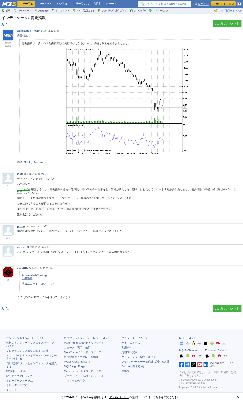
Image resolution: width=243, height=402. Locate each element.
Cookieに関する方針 (134, 366)
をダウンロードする (84, 371)
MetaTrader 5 (187, 338)
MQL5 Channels (189, 350)
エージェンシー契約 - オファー (140, 357)
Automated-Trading (29, 30)
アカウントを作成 (223, 3)
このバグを (23, 189)
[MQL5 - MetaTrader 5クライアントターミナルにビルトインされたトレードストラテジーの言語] (9, 4)
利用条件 (127, 347)
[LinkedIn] (206, 364)
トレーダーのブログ (18, 385)
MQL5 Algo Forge (74, 366)
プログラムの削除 (74, 380)
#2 (45, 226)
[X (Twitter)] (193, 364)
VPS (97, 4)
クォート (111, 3)
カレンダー (140, 10)
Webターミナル (161, 10)
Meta (20, 173)
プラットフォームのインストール (84, 375)
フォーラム (26, 3)
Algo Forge (43, 10)
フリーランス (81, 3)
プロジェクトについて (135, 338)
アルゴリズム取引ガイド (114, 10)
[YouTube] (199, 364)
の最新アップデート (84, 342)
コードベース (24, 10)
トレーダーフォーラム (19, 380)
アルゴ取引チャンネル (230, 10)
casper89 (23, 247)
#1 (42, 173)
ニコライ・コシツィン (40, 283)
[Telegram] (187, 364)
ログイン (203, 3)
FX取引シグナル (16, 371)
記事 (8, 10)
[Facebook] (181, 364)
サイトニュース (131, 342)
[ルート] (3, 24)
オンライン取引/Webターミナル (25, 338)
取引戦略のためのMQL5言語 (81, 357)
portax (21, 226)
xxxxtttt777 (24, 267)
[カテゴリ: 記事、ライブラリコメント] (7, 24)
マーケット (45, 3)
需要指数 (22, 35)
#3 (48, 247)
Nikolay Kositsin (33, 161)
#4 (51, 267)
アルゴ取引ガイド (86, 10)
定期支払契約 (129, 352)
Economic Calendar (217, 350)
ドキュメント (62, 10)
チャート (11, 390)
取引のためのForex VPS (20, 376)
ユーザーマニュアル (84, 352)
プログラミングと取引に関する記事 (27, 350)
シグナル (62, 3)
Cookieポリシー (119, 397)
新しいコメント (229, 23)
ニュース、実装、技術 (77, 347)
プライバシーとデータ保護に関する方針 (145, 361)
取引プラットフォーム (87, 338)
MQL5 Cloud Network (77, 361)
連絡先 (125, 371)
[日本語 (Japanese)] (239, 2)
